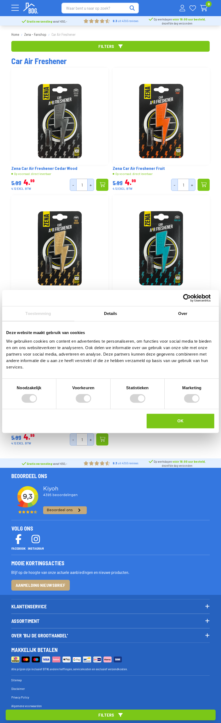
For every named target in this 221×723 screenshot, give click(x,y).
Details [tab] (110, 313)
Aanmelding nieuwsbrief (40, 585)
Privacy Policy (20, 697)
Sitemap (16, 680)
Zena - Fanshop (35, 34)
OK (180, 421)
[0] (204, 8)
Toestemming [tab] (38, 313)
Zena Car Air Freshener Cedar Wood (44, 168)
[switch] (83, 398)
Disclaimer (18, 688)
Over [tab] (182, 313)
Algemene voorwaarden (26, 706)
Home (15, 34)
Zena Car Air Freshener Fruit (139, 168)
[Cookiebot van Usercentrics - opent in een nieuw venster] (191, 298)
